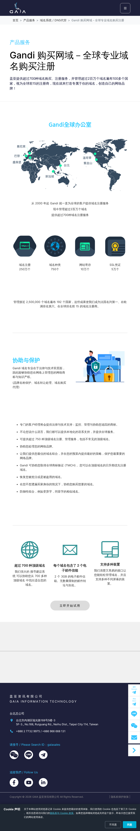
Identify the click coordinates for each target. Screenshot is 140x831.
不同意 (113, 824)
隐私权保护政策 (120, 796)
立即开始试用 (70, 605)
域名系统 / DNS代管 (53, 20)
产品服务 (29, 20)
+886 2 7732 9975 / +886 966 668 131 (40, 731)
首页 (15, 20)
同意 (129, 824)
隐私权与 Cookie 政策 (61, 813)
